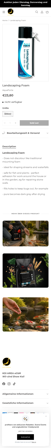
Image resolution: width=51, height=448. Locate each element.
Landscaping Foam (18, 20)
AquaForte (7, 90)
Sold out (34, 123)
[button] (47, 12)
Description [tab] (9, 146)
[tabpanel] (25, 173)
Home (4, 20)
